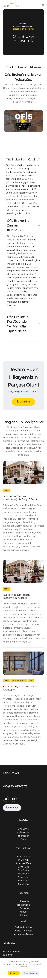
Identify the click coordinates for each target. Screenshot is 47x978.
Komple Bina (23, 856)
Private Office (23, 863)
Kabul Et (13, 973)
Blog (23, 839)
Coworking (23, 877)
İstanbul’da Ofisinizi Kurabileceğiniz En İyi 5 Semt (20, 498)
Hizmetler (23, 836)
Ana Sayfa (23, 829)
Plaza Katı (23, 860)
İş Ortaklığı (23, 908)
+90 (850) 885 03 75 (15, 786)
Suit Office (23, 870)
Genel (6, 490)
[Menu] (43, 4)
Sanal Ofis (23, 884)
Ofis (31, 681)
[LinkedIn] (14, 799)
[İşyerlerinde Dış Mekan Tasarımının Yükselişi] (23, 571)
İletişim (23, 915)
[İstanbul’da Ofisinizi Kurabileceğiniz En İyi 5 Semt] (23, 472)
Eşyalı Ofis (23, 867)
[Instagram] (6, 799)
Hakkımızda (23, 905)
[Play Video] (23, 121)
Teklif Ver (8, 955)
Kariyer (23, 912)
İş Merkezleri (23, 832)
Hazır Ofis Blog (19, 681)
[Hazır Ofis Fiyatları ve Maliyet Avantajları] (23, 663)
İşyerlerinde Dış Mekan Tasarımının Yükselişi (16, 596)
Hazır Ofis (23, 873)
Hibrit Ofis (23, 880)
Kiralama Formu (11, 951)
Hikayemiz (23, 901)
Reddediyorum (30, 973)
